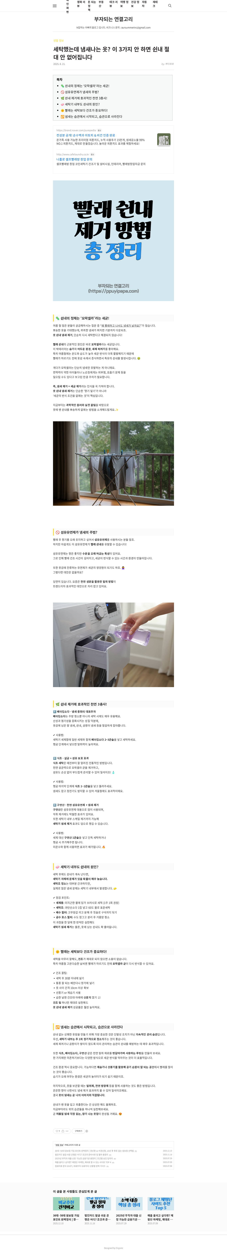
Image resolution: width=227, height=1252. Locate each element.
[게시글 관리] (67, 1131)
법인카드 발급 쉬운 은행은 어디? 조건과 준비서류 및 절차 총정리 (81, 1154)
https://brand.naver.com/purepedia (76, 130)
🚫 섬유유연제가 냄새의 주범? (80, 92)
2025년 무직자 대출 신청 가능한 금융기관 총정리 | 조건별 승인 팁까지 (84, 1158)
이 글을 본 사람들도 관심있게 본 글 (75, 1191)
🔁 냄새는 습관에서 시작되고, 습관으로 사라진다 (91, 116)
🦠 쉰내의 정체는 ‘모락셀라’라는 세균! (85, 86)
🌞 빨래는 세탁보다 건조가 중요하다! (84, 110)
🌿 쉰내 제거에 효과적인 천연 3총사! (84, 98)
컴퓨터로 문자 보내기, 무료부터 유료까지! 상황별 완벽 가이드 (80, 1166)
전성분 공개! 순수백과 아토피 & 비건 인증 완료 (86, 135)
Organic (119, 1248)
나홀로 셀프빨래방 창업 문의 (74, 159)
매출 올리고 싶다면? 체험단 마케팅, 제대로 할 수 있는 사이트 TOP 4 (83, 1162)
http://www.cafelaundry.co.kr (73, 154)
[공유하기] (63, 1131)
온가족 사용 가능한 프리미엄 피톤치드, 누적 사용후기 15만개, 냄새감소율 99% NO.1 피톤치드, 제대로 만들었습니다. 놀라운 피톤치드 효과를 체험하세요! (101, 141)
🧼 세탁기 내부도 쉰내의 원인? (80, 104)
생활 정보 (58, 40)
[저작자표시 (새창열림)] (86, 1131)
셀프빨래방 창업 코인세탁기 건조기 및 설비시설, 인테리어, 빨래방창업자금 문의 (101, 164)
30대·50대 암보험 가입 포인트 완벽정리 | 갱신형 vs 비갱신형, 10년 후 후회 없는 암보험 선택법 (94, 1150)
